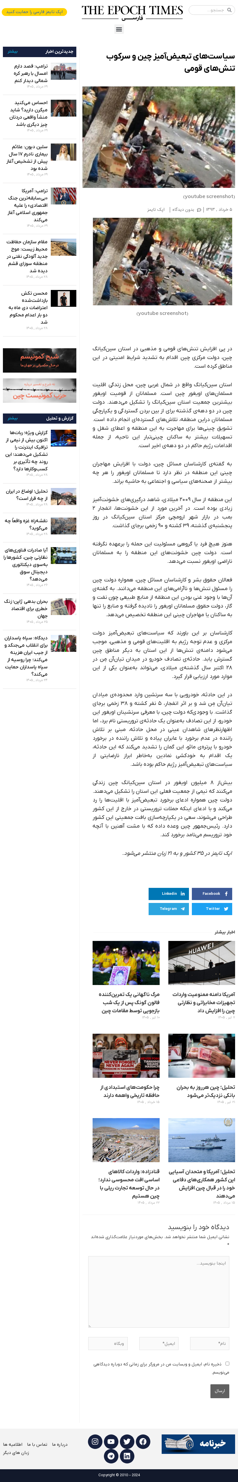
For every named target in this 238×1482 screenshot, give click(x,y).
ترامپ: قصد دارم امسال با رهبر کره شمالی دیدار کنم (31, 73)
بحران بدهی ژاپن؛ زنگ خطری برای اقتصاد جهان (26, 608)
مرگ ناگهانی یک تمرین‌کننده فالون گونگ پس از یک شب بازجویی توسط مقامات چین (129, 1002)
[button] (119, 29)
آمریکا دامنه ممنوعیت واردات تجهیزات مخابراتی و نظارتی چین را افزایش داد (203, 1002)
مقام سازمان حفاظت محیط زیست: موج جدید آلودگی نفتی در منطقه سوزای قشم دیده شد (26, 256)
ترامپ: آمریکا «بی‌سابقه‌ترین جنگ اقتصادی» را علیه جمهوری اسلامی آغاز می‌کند (27, 205)
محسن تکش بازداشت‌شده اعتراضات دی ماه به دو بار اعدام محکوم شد (28, 308)
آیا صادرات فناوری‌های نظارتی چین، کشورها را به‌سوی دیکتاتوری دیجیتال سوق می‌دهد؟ (25, 565)
